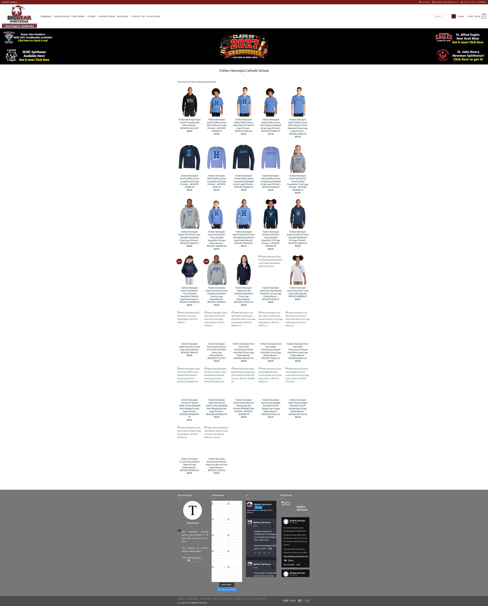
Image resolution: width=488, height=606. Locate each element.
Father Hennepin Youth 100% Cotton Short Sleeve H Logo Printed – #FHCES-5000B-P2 (216, 125)
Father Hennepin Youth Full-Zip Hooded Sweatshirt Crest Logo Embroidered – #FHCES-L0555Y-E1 (244, 294)
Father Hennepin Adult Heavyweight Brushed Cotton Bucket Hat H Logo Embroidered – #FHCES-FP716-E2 (297, 406)
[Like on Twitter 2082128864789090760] (265, 553)
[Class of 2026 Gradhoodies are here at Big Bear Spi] (219, 557)
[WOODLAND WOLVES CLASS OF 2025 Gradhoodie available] (234, 573)
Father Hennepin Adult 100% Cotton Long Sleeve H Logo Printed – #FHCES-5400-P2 (216, 181)
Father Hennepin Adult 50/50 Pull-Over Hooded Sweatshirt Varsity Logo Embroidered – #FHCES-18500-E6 (217, 294)
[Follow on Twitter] (482, 2)
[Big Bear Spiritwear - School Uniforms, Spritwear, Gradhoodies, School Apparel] (19, 16)
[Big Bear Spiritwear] (287, 503)
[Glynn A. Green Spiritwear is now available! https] (219, 541)
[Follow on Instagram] (480, 2)
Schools (46, 16)
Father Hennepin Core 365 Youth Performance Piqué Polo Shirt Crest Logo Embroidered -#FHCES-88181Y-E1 (244, 350)
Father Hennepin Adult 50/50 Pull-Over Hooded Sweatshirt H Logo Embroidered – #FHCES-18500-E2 (244, 237)
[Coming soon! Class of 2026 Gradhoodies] (234, 557)
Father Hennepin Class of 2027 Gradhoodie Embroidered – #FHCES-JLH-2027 (190, 123)
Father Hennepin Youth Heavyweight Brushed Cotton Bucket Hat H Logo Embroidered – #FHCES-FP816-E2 (270, 406)
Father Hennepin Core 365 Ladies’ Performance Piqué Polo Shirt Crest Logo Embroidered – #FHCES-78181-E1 (271, 350)
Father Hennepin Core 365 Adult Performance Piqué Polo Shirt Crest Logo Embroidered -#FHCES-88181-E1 (298, 350)
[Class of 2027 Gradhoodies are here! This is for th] (219, 525)
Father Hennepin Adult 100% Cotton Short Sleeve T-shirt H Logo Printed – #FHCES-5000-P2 (243, 125)
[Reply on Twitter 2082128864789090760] (255, 553)
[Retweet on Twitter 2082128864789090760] (260, 553)
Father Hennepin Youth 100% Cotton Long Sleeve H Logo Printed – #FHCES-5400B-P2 (189, 181)
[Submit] (454, 16)
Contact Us (138, 16)
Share (298, 564)
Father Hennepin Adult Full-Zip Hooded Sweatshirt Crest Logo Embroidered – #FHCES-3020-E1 (271, 293)
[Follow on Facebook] (477, 2)
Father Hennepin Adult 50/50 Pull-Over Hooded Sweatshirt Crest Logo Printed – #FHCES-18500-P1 (190, 237)
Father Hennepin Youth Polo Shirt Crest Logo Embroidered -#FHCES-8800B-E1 (298, 292)
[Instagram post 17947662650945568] (219, 573)
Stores (91, 16)
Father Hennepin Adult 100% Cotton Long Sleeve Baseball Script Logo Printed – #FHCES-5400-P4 (271, 181)
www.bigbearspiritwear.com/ (296, 556)
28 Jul (255, 526)
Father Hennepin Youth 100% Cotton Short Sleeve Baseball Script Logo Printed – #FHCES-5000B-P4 (270, 125)
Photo (290, 560)
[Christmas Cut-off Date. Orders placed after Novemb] (234, 525)
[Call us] (485, 2)
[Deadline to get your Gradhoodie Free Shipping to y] (219, 509)
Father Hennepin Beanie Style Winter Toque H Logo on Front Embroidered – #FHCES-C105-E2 (217, 464)
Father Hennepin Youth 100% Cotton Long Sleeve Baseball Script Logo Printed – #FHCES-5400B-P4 (243, 181)
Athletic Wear (107, 16)
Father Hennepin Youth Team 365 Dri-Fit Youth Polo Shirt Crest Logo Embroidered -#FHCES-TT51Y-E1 (217, 350)
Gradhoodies (62, 16)
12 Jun (255, 568)
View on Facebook (288, 564)
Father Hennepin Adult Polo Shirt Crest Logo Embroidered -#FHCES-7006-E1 (189, 348)
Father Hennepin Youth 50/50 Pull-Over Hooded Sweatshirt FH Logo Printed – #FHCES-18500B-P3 (270, 238)
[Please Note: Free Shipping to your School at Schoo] (234, 541)
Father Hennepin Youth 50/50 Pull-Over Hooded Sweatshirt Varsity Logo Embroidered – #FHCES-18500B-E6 (190, 294)
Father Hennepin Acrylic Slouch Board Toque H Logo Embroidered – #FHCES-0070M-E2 (189, 464)
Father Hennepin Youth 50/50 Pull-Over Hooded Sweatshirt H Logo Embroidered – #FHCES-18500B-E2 (217, 238)
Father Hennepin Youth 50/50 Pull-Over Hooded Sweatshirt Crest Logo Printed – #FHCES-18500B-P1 (298, 182)
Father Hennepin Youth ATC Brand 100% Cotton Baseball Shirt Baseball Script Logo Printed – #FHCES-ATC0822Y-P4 (189, 408)
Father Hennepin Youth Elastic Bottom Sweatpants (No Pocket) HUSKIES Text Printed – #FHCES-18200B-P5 (243, 406)
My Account (153, 16)
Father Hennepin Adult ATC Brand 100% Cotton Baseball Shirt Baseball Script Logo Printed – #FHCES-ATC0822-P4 (216, 406)
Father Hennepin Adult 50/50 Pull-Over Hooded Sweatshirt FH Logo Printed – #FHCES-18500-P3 (298, 237)
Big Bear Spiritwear (262, 522)
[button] (461, 16)
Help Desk (122, 16)
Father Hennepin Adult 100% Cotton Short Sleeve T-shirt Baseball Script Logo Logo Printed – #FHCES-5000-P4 (298, 126)
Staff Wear (77, 16)
